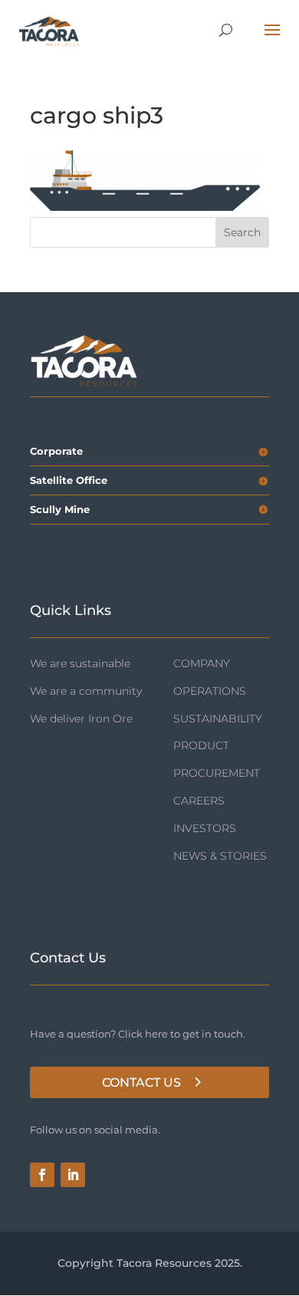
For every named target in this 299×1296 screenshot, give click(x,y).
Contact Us (141, 1082)
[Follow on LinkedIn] (73, 1175)
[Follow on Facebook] (42, 1175)
